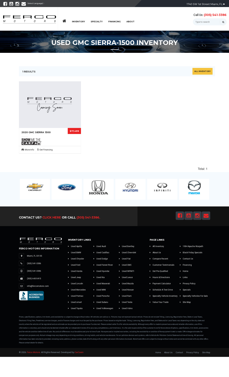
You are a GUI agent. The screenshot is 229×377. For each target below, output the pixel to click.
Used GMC (126, 265)
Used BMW (75, 252)
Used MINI (101, 290)
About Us (156, 252)
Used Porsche (102, 296)
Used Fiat (126, 259)
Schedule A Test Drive (162, 290)
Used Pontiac (76, 296)
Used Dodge (102, 259)
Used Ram (126, 296)
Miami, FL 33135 (34, 256)
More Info (29, 149)
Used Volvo (126, 308)
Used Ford (75, 265)
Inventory (78, 21)
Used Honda (76, 271)
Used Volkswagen (104, 308)
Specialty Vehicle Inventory (165, 296)
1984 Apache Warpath (192, 246)
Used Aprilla (76, 246)
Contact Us (187, 259)
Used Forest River (104, 265)
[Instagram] (17, 4)
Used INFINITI (127, 271)
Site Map (186, 302)
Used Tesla (126, 302)
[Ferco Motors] (29, 18)
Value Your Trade (160, 302)
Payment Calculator (161, 283)
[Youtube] (11, 4)
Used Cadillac (102, 252)
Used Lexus (127, 277)
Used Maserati (103, 283)
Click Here (51, 217)
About (130, 21)
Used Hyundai (102, 271)
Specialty (97, 21)
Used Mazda (127, 283)
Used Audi (101, 246)
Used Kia (100, 277)
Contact (179, 352)
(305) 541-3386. (88, 217)
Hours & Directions (161, 277)
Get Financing (46, 149)
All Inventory (202, 71)
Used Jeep (75, 277)
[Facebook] (5, 4)
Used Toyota (76, 308)
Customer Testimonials (163, 265)
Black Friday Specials (192, 252)
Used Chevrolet (128, 252)
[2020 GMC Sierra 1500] (50, 104)
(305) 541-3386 (215, 15)
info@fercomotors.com (38, 286)
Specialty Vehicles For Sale (195, 296)
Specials (186, 290)
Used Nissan (127, 290)
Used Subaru (102, 302)
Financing (114, 21)
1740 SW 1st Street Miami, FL (205, 4)
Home (185, 271)
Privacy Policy (188, 283)
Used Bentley (127, 246)
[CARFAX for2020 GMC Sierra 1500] (31, 141)
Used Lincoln (76, 283)
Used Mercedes (78, 290)
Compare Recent (160, 259)
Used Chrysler (77, 259)
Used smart (76, 302)
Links (185, 277)
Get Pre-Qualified (160, 271)
